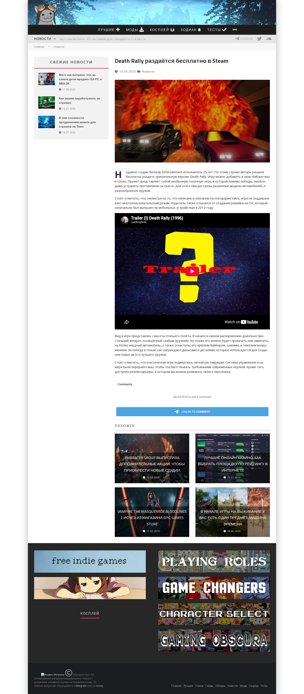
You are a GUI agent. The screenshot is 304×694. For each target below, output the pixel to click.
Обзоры (220, 686)
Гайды (209, 686)
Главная (39, 47)
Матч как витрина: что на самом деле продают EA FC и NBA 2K (103, 39)
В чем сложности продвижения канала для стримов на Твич (77, 122)
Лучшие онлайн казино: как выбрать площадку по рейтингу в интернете (233, 464)
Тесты (214, 29)
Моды (132, 29)
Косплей (160, 29)
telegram (81, 686)
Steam (121, 181)
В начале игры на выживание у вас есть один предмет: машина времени (232, 518)
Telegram (246, 39)
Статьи (199, 686)
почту (99, 686)
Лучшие (107, 29)
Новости (42, 38)
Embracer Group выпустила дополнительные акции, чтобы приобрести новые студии (152, 464)
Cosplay (254, 686)
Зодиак (189, 29)
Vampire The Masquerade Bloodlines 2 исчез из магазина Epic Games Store (152, 518)
